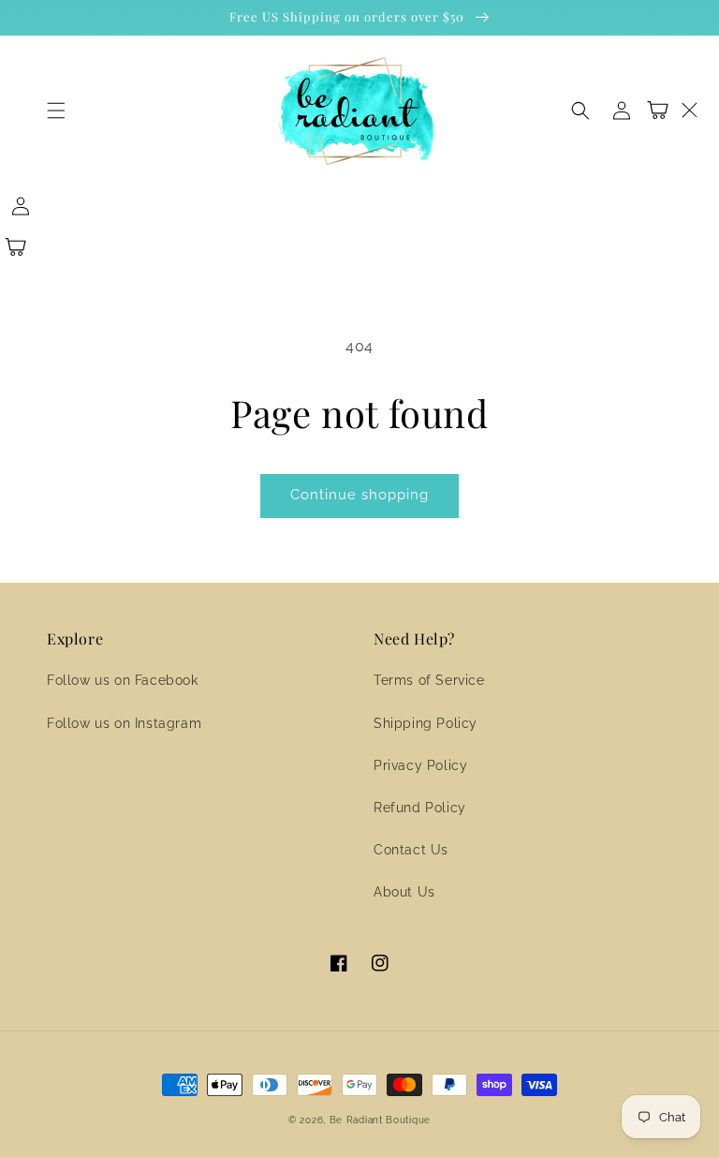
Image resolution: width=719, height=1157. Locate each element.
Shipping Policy (425, 723)
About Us (404, 891)
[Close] (689, 110)
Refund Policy (420, 807)
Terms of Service (429, 680)
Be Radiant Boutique (380, 1120)
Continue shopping (359, 494)
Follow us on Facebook (122, 680)
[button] (56, 110)
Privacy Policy (420, 765)
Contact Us (411, 849)
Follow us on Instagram (124, 723)
